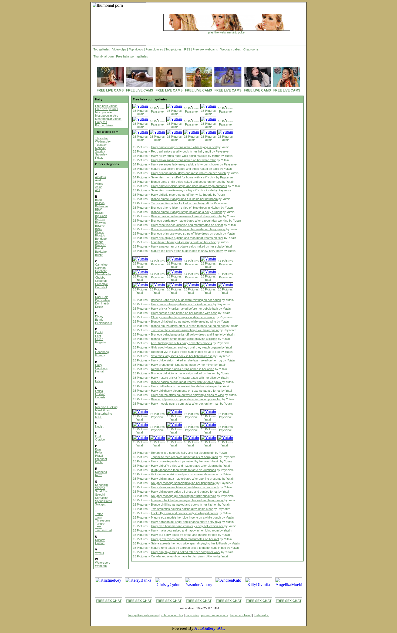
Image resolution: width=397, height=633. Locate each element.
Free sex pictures (106, 109)
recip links (192, 615)
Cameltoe (101, 264)
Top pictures (174, 49)
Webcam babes (230, 49)
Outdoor (100, 439)
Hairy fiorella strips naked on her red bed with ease (184, 312)
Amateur (100, 177)
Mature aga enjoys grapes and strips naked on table (185, 168)
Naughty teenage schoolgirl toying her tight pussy (183, 483)
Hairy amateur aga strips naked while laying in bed (184, 147)
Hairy (98, 365)
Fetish (99, 339)
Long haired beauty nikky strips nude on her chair (183, 242)
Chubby (100, 277)
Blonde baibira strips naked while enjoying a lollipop (184, 338)
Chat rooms (251, 49)
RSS (187, 49)
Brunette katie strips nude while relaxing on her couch (186, 300)
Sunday (100, 151)
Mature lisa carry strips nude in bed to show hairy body (187, 250)
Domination (102, 300)
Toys (98, 527)
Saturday (101, 154)
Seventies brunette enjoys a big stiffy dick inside (182, 190)
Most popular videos (108, 118)
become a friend (240, 615)
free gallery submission (143, 615)
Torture (100, 523)
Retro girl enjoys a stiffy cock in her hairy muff (181, 151)
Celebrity (101, 271)
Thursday (101, 138)
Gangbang (102, 352)
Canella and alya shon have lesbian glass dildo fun (184, 556)
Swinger (100, 504)
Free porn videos (106, 105)
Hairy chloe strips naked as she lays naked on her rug (186, 360)
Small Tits (101, 491)
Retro (98, 475)
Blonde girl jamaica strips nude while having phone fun (186, 399)
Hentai (99, 371)
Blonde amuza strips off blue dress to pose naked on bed (188, 325)
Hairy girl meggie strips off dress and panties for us (184, 491)
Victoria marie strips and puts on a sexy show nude (184, 474)
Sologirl (100, 494)
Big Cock (101, 216)
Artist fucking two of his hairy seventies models (181, 343)
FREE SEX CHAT (109, 601)
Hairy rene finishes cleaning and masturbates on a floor (187, 224)
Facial (99, 332)
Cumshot (101, 287)
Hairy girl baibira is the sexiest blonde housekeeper (184, 386)
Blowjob (100, 235)
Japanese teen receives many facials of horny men (184, 457)
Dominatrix (102, 303)
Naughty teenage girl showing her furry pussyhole (183, 495)
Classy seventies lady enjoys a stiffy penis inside (183, 317)
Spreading (101, 497)
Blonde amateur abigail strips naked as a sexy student (186, 212)
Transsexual (103, 530)
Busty (99, 254)
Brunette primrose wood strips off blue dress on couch (186, 233)
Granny (100, 355)
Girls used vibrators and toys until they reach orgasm (186, 347)
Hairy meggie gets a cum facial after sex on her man (185, 403)
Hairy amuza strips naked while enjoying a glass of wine (187, 395)
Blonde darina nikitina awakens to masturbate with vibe (186, 216)
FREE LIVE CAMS (110, 90)
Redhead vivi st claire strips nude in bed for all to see (185, 351)
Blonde (99, 232)
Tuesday (101, 144)
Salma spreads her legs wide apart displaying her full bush (189, 543)
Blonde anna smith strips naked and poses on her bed (186, 181)
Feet (98, 335)
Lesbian (100, 394)
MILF (98, 416)
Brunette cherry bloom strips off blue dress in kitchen (185, 207)
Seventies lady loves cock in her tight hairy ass (182, 356)
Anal (98, 180)
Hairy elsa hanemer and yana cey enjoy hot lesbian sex (187, 526)
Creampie (101, 284)
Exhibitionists (103, 322)
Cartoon (100, 267)
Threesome (102, 520)
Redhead (101, 471)
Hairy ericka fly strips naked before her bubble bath (184, 308)
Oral (98, 436)
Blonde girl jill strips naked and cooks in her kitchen (184, 504)
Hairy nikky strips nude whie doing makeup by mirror (185, 155)
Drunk (99, 306)
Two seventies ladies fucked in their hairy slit (180, 203)
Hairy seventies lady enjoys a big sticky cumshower (185, 164)
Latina (99, 390)
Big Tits (100, 219)
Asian (98, 186)
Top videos (136, 49)
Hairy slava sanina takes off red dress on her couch (185, 487)
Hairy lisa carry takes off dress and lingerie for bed (184, 534)
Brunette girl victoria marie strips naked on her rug (183, 373)
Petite (98, 452)
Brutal (99, 248)
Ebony (99, 316)
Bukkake (101, 251)
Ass (97, 190)
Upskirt (100, 543)
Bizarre (100, 225)
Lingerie (100, 397)
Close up (101, 280)
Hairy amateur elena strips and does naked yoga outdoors (189, 186)
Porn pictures (154, 49)
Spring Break (103, 501)
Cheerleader (103, 274)
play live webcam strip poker (226, 32)
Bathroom (101, 206)
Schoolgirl (101, 484)
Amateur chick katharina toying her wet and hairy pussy (187, 500)
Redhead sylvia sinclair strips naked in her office (182, 369)
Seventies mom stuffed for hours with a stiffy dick (183, 177)
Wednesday (103, 141)
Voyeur (99, 552)
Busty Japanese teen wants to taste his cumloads (183, 470)
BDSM (99, 212)
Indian (99, 381)
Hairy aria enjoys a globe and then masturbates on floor (187, 237)
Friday (99, 157)
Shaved (100, 488)
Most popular (103, 112)
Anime (99, 183)
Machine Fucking (106, 407)
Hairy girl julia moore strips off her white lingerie (181, 194)
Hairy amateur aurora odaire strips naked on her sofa (186, 246)
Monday (100, 148)
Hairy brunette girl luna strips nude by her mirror (182, 364)
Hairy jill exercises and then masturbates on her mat (185, 539)
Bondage (101, 238)
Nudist (99, 426)
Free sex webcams (205, 49)
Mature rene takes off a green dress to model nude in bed (188, 547)
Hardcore (101, 368)
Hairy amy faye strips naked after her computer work (185, 552)
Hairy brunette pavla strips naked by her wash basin (185, 461)
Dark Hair (101, 297)
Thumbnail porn (103, 56)
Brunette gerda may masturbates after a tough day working (189, 220)
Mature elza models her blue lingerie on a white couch (186, 517)
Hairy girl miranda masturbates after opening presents (186, 478)
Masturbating (103, 413)
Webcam (101, 565)
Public (99, 462)
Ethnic (99, 319)
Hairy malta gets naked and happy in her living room (185, 530)
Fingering (101, 342)
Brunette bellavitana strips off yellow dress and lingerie (186, 334)
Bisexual (100, 222)
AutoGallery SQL (209, 628)
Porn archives (104, 125)
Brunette (100, 245)
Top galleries (101, 49)
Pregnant (101, 459)
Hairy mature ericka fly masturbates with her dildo (183, 377)
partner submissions (214, 615)
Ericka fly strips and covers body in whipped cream (184, 513)
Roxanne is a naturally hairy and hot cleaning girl (182, 452)
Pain (98, 449)
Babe (98, 199)
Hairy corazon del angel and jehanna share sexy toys (186, 521)
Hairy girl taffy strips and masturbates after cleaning (184, 465)
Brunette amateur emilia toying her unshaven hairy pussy (188, 229)
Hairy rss (101, 122)
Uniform (100, 539)
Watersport (102, 562)
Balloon (100, 203)
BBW (98, 209)
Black (98, 229)
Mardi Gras (102, 410)
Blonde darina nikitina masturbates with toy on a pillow (186, 382)
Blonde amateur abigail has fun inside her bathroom (184, 199)
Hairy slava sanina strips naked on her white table (183, 160)
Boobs (99, 241)
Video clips (119, 49)
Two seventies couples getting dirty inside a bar (182, 508)
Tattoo (99, 514)
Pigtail (99, 455)
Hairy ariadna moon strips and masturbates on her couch (188, 173)
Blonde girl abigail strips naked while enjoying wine (183, 321)
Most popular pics (106, 115)
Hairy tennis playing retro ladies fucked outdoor (182, 304)
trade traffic (261, 615)
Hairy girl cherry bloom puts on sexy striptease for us (186, 390)
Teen (98, 517)
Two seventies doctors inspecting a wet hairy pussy (185, 330)
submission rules (172, 615)
